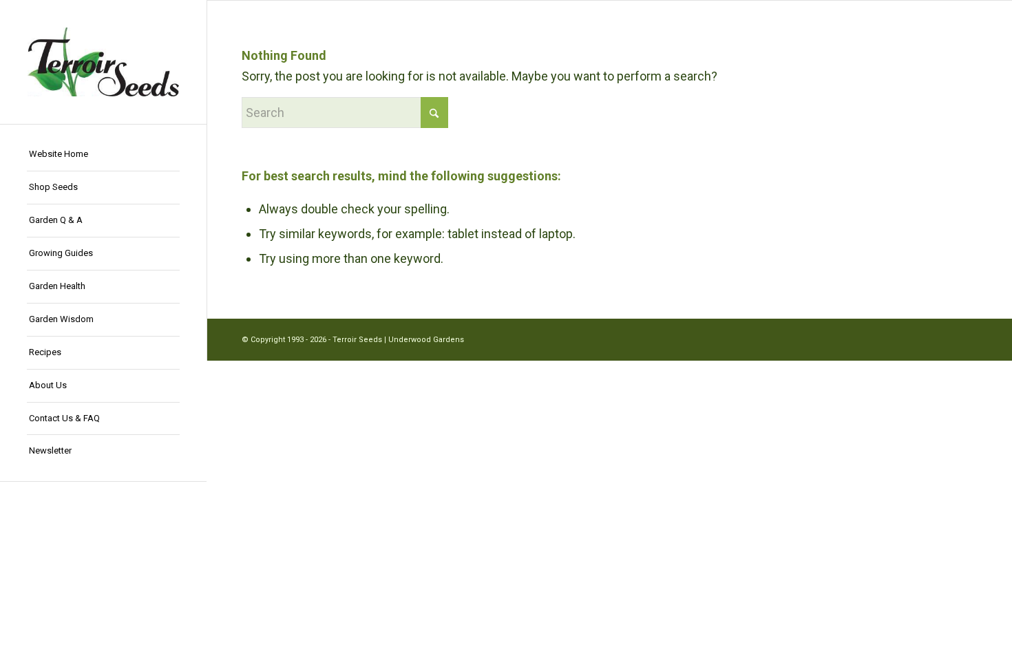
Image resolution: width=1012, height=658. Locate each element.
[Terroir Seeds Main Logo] (103, 62)
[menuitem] (103, 154)
